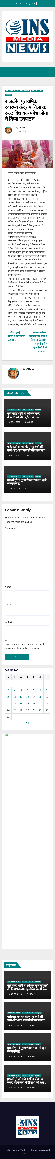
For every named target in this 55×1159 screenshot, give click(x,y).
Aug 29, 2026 (15, 994)
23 (46, 703)
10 (8, 697)
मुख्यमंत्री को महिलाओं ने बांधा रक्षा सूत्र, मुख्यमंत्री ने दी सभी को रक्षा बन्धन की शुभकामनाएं (25, 1082)
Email (8, 604)
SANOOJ (23, 128)
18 (14, 703)
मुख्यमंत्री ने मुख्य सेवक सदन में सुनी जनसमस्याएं (26, 482)
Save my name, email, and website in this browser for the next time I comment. (25, 646)
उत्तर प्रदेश (38, 443)
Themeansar (27, 1154)
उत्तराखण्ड (8, 95)
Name (8, 587)
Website (9, 622)
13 (27, 697)
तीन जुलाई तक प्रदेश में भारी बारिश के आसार (16, 336)
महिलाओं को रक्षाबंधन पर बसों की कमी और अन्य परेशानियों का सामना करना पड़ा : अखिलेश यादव (26, 450)
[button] (38, 72)
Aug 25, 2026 (15, 1056)
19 (21, 703)
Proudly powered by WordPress (17, 1150)
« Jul (26, 723)
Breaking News (12, 91)
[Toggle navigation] (50, 72)
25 (14, 710)
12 (21, 697)
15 (40, 697)
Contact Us (24, 91)
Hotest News (37, 91)
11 (15, 697)
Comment (10, 528)
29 (40, 710)
